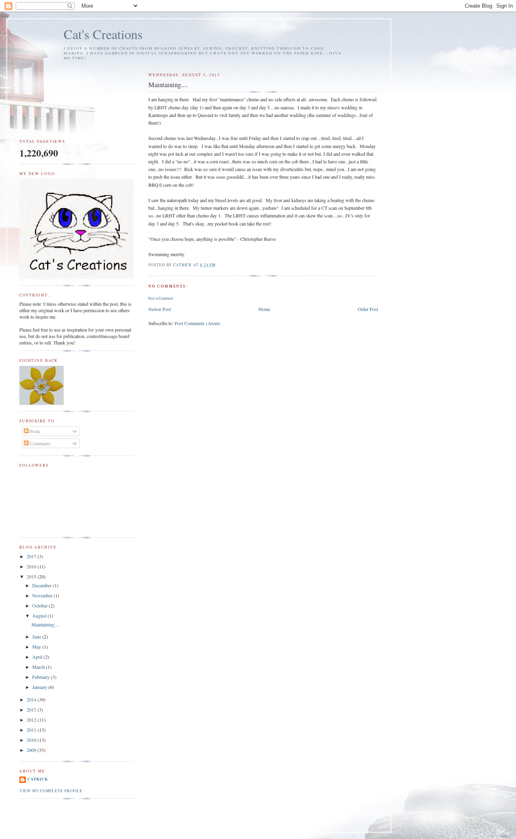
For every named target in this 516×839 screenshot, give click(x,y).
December (42, 585)
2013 (32, 709)
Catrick (37, 779)
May (37, 646)
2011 (32, 729)
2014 (32, 699)
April (38, 656)
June (37, 636)
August (40, 615)
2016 (32, 566)
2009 (32, 750)
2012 (32, 719)
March (39, 667)
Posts (34, 431)
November (43, 595)
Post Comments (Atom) (197, 323)
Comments (39, 443)
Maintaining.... (45, 624)
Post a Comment (160, 298)
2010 (32, 740)
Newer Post (159, 309)
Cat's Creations (103, 34)
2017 (32, 556)
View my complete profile (50, 790)
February (41, 677)
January (40, 687)
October (40, 605)
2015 (32, 576)
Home (264, 309)
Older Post (368, 309)
